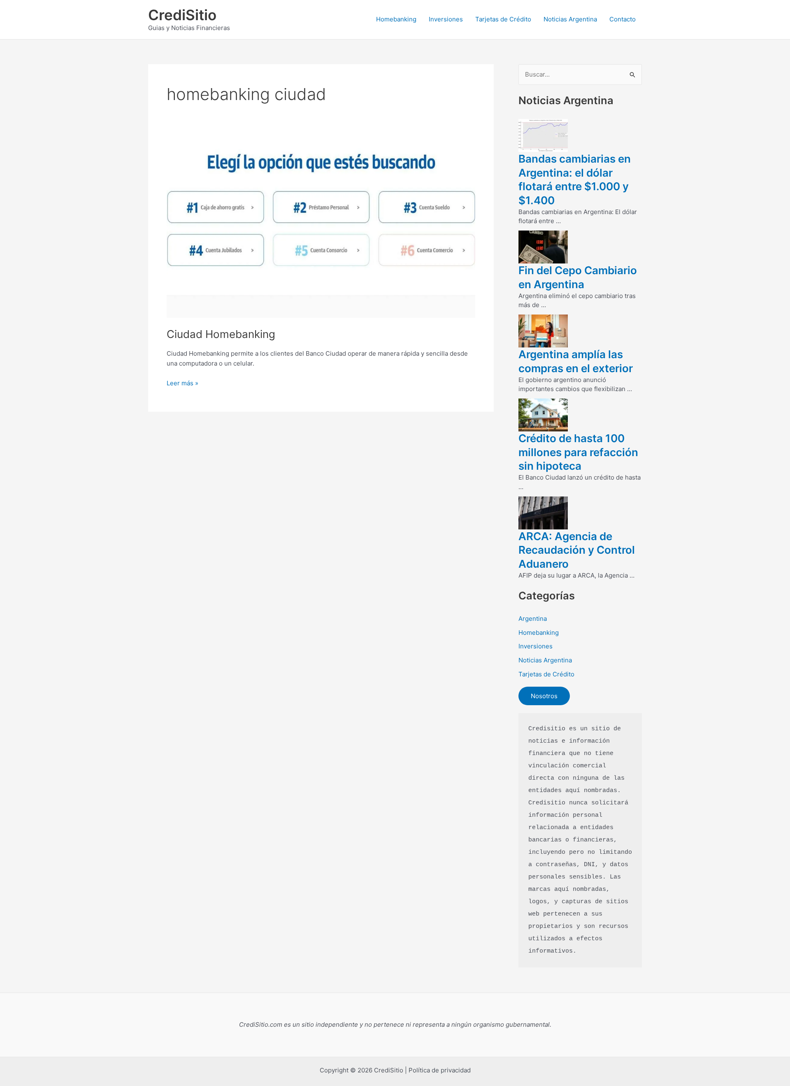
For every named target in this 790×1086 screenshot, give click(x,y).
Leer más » (182, 384)
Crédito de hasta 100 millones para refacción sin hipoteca (578, 452)
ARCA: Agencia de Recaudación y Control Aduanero (576, 550)
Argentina (532, 618)
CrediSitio (182, 14)
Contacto (622, 19)
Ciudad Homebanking (221, 334)
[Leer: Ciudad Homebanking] (321, 231)
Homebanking (396, 19)
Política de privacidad (440, 1070)
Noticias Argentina (570, 19)
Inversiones (446, 19)
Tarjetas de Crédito (503, 19)
